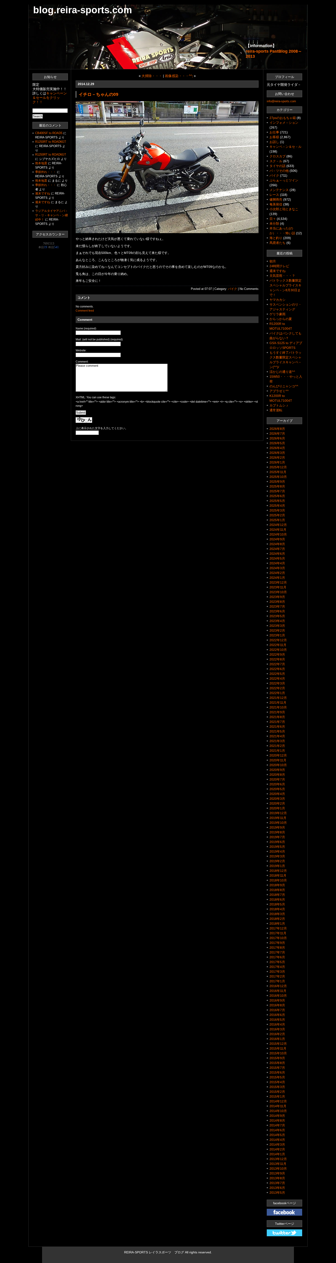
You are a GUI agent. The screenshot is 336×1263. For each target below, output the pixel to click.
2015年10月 (278, 1053)
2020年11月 (277, 760)
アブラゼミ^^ (279, 391)
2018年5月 (277, 904)
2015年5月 (277, 1077)
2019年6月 (277, 842)
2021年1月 (277, 750)
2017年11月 (277, 933)
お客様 (274, 137)
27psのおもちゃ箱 (282, 118)
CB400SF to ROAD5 (48, 133)
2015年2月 (277, 1091)
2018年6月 (277, 899)
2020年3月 (277, 798)
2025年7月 (277, 491)
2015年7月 (277, 1067)
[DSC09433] (167, 232)
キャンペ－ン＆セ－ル (285, 146)
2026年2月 (277, 457)
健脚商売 (275, 199)
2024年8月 (277, 544)
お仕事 (274, 132)
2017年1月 (277, 981)
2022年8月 (277, 659)
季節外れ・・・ (45, 172)
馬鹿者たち (277, 243)
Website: (81, 350)
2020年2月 (277, 803)
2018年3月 (277, 914)
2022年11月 (277, 645)
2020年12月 (278, 755)
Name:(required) (86, 328)
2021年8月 (277, 717)
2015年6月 (277, 1072)
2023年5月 (277, 616)
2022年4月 (277, 678)
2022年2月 (277, 688)
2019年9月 (277, 827)
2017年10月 (278, 938)
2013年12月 (278, 1159)
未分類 (274, 223)
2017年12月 (278, 928)
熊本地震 (41, 163)
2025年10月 (278, 477)
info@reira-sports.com (281, 101)
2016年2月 (277, 1034)
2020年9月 (277, 770)
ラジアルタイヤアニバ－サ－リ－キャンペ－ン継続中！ (51, 215)
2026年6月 (277, 438)
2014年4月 (277, 1140)
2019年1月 (277, 866)
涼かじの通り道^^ (282, 372)
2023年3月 (277, 625)
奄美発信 (275, 204)
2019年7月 (277, 837)
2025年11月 (277, 472)
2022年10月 (278, 650)
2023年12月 (278, 582)
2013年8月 (277, 1178)
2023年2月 (277, 630)
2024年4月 (277, 563)
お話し (274, 142)
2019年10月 (278, 822)
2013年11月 (277, 1164)
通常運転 (275, 410)
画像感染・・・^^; (179, 76)
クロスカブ (277, 156)
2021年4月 (277, 736)
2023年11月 (277, 587)
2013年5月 (277, 1192)
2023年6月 (277, 611)
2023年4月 (277, 621)
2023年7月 (277, 606)
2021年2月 (277, 746)
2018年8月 (277, 890)
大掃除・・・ (151, 76)
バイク (232, 289)
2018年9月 (277, 885)
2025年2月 (277, 515)
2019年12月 (278, 813)
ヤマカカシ (277, 300)
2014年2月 (277, 1149)
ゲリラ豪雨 (277, 314)
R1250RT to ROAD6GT (50, 141)
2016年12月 (278, 986)
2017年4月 (277, 967)
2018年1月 (277, 923)
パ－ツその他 (279, 170)
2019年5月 (277, 846)
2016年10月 (278, 995)
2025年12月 (278, 467)
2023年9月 (277, 597)
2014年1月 (277, 1154)
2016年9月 (277, 1000)
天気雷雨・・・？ (282, 275)
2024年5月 (277, 558)
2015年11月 (277, 1048)
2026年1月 (277, 462)
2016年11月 (277, 991)
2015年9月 (277, 1058)
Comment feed (85, 310)
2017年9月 (277, 943)
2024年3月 (277, 568)
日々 (272, 219)
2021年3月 (277, 741)
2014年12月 (278, 1101)
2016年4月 (277, 1024)
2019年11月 (277, 818)
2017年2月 (277, 976)
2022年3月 (277, 683)
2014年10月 (278, 1111)
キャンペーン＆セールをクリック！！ (49, 97)
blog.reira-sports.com (82, 10)
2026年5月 (277, 443)
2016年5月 (277, 1019)
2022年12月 (278, 640)
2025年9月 (277, 481)
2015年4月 (277, 1082)
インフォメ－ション (283, 122)
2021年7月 (277, 722)
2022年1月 (277, 693)
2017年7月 (277, 952)
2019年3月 (277, 856)
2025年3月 (277, 510)
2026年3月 (277, 453)
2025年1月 (277, 520)
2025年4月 (277, 505)
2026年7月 (277, 433)
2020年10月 (278, 765)
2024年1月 (277, 577)
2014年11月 (277, 1106)
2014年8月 (277, 1120)
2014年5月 (277, 1135)
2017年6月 (277, 957)
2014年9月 (277, 1116)
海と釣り (275, 238)
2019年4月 (277, 851)
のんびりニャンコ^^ (283, 386)
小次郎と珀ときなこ (283, 209)
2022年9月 (277, 654)
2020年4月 (277, 794)
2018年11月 (277, 875)
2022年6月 (277, 669)
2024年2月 (277, 573)
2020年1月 (277, 808)
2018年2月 (277, 919)
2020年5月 (277, 789)
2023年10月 (278, 592)
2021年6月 (277, 726)
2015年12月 (278, 1043)
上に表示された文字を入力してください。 (102, 428)
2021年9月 (277, 712)
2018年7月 (277, 895)
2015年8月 (277, 1063)
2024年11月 (277, 529)
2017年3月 (277, 971)
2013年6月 (277, 1188)
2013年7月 (277, 1183)
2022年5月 (277, 674)
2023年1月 (277, 635)
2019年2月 (277, 861)
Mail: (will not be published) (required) (99, 339)
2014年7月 (277, 1125)
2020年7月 (277, 779)
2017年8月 (277, 947)
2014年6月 (277, 1130)
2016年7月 (277, 1010)
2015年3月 (277, 1087)
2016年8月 (277, 1005)
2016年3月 (277, 1029)
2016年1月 (277, 1039)
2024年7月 (277, 549)
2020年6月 (277, 784)
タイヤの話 (277, 166)
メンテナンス (279, 190)
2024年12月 (278, 525)
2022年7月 (277, 664)
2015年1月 (277, 1096)
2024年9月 (277, 539)
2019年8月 (277, 832)
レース (274, 195)
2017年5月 (277, 962)
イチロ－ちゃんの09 (98, 94)
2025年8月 (277, 486)
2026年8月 (277, 429)
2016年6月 (277, 1015)
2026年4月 (277, 448)
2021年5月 (277, 731)
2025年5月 (277, 501)
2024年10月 (278, 534)
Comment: (82, 361)
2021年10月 (278, 707)
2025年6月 (277, 496)
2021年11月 (277, 702)
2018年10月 (278, 880)
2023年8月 (277, 601)
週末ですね (42, 193)
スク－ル (275, 161)
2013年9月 (277, 1173)
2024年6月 (277, 553)
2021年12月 (278, 698)
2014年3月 (277, 1144)
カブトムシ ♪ (278, 405)
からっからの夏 (280, 319)
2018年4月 (277, 909)
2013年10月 (278, 1168)
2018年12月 (278, 871)
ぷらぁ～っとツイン (283, 180)
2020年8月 (277, 774)
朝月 (272, 261)
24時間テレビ (279, 266)
